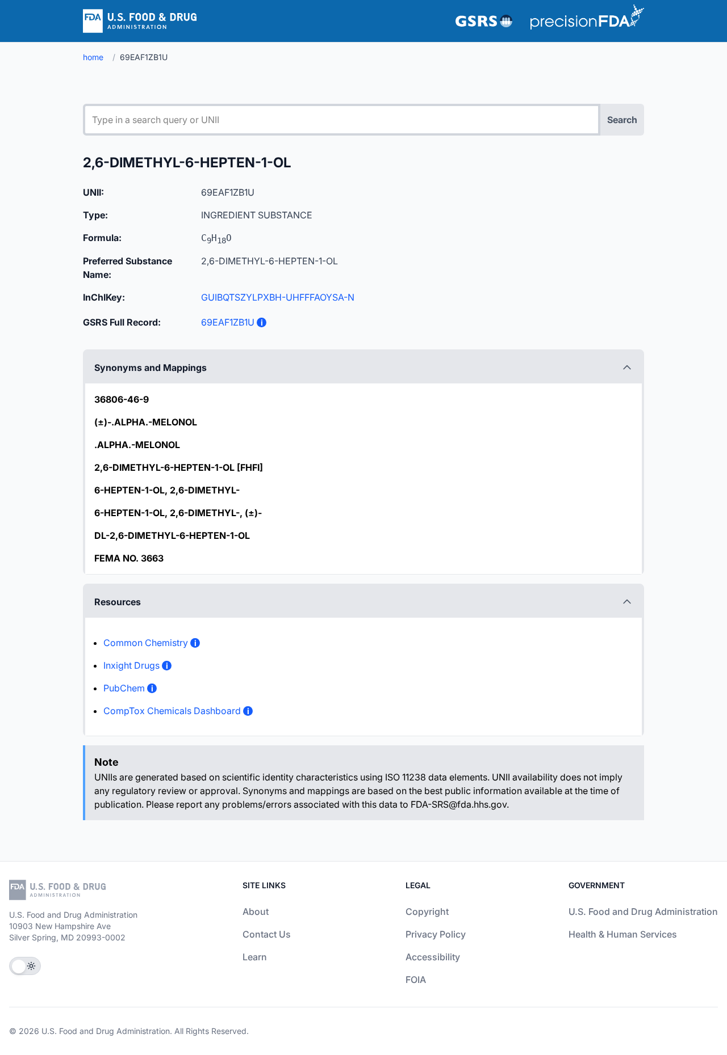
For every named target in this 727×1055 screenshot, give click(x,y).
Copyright (427, 911)
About (256, 911)
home (93, 57)
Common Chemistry (145, 642)
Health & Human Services (623, 934)
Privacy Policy (436, 934)
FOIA (416, 979)
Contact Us (267, 934)
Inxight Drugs (131, 665)
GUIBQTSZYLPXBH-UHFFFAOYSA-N (277, 297)
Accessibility (433, 957)
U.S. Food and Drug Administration (643, 911)
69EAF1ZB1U (227, 322)
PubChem (124, 688)
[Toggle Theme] (25, 966)
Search (622, 119)
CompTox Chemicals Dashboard (172, 710)
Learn (255, 957)
